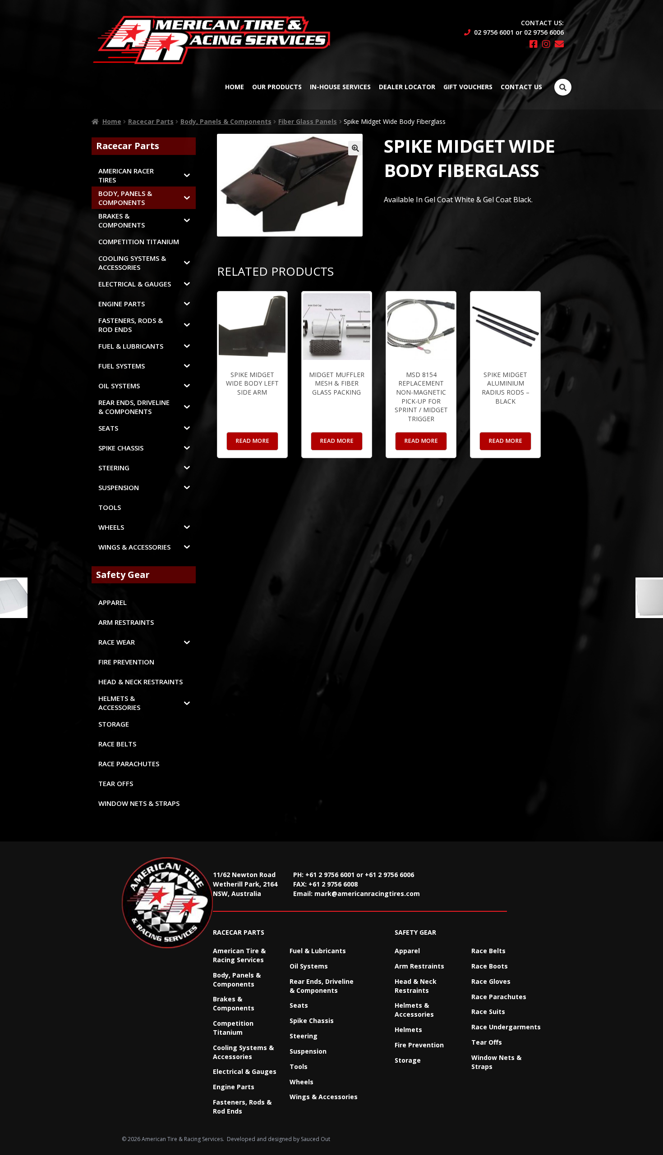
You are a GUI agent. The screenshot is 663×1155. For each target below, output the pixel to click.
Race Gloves (491, 981)
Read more (252, 441)
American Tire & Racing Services (239, 955)
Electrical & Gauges (244, 1071)
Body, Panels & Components (226, 121)
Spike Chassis (312, 1020)
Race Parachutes (498, 996)
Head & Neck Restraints (416, 986)
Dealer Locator (407, 86)
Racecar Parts (151, 121)
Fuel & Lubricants (318, 950)
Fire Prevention (419, 1045)
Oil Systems (309, 966)
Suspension (308, 1051)
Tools (299, 1066)
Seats (299, 1005)
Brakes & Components (233, 1003)
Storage (408, 1060)
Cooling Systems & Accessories (243, 1052)
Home (234, 86)
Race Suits (488, 1011)
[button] (355, 148)
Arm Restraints (419, 966)
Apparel (407, 950)
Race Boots (489, 966)
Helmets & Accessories (414, 1010)
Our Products (277, 86)
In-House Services (340, 86)
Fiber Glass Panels (307, 121)
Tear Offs (486, 1042)
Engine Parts (233, 1086)
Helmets (408, 1029)
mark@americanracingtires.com (367, 893)
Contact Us (521, 86)
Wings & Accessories (324, 1096)
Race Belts (488, 950)
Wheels (301, 1082)
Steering (304, 1036)
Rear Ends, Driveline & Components (322, 986)
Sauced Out (315, 1139)
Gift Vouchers (468, 86)
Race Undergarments (506, 1027)
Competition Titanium (233, 1028)
